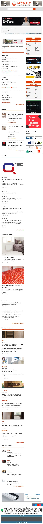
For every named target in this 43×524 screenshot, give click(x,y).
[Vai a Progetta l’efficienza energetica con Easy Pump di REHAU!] (4, 480)
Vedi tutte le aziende (20, 104)
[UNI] (30, 142)
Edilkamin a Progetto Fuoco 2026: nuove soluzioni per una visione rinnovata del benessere (12, 395)
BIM (27, 46)
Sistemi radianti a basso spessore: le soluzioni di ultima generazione (13, 465)
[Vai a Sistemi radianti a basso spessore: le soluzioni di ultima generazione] (4, 461)
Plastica (36, 90)
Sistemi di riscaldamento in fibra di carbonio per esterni (13, 299)
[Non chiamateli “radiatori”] (13, 246)
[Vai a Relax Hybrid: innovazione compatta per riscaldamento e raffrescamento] (4, 451)
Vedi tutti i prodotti (20, 150)
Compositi (28, 96)
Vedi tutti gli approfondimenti (18, 323)
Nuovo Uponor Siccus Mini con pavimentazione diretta (9, 370)
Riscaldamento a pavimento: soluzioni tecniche (14, 475)
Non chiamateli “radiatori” (8, 257)
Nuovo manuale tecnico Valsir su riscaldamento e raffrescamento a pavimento (10, 194)
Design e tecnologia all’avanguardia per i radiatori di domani (12, 209)
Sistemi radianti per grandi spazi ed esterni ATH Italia (16, 115)
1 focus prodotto (6, 73)
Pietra (36, 89)
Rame (36, 93)
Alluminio (28, 88)
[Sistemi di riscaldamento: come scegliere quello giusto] (13, 275)
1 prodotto (14, 87)
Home (3, 28)
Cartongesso (29, 92)
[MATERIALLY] (39, 138)
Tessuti (36, 96)
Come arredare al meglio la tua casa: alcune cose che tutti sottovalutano (12, 345)
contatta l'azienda (6, 70)
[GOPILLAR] (30, 151)
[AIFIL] (39, 151)
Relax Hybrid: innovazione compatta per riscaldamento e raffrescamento (14, 455)
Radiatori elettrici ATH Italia (15, 142)
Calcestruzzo (29, 91)
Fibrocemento (37, 86)
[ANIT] (39, 142)
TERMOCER (5, 92)
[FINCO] (39, 147)
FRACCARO (5, 55)
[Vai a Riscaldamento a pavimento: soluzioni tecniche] (4, 471)
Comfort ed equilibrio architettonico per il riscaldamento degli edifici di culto (12, 311)
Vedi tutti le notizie (20, 229)
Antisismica (29, 43)
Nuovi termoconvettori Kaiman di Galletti (12, 220)
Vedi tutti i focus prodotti (18, 486)
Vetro (36, 97)
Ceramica (28, 95)
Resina (36, 94)
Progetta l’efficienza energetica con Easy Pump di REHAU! (14, 483)
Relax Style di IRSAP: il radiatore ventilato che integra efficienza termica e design (12, 426)
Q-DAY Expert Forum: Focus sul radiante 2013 (12, 180)
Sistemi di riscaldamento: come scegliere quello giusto (12, 286)
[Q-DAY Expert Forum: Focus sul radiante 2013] (13, 167)
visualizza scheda (12, 122)
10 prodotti (14, 70)
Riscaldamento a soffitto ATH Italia (15, 127)
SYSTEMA (4, 77)
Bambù (28, 89)
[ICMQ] (30, 147)
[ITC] (30, 138)
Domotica (28, 48)
